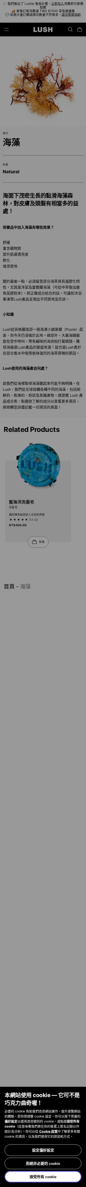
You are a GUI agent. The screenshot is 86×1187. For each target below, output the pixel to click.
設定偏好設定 (43, 1150)
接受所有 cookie (43, 1176)
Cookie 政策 (48, 1131)
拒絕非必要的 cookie (43, 1163)
